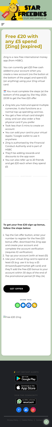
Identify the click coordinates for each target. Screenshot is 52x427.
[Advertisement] (23, 198)
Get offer (16, 289)
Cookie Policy (27, 420)
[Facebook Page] (18, 409)
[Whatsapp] (17, 305)
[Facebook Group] (26, 409)
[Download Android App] (26, 378)
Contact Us (40, 420)
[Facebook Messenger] (23, 305)
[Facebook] (28, 305)
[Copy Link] (34, 305)
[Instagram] (33, 409)
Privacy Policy (12, 420)
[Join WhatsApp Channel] (26, 401)
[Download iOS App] (26, 387)
